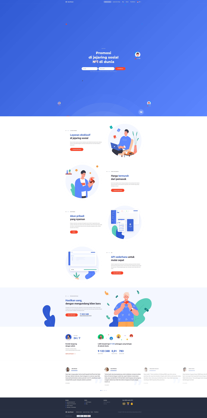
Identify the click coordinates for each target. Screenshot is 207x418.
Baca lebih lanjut (117, 272)
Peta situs (105, 403)
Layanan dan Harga (116, 1)
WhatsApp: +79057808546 (71, 407)
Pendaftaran (132, 1)
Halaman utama (107, 1)
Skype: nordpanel (70, 405)
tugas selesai (100, 353)
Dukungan (76, 335)
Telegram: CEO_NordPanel (71, 403)
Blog (123, 1)
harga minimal (114, 353)
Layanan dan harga (77, 149)
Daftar (74, 232)
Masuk (127, 1)
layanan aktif (121, 353)
